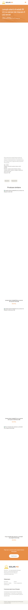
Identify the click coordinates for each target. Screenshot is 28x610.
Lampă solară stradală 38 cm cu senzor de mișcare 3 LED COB (14, 301)
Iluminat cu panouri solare (13, 166)
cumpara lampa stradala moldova (14, 168)
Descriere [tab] (7, 180)
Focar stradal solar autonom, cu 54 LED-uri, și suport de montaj (14, 537)
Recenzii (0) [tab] (14, 180)
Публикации (6, 584)
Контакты (6, 581)
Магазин (9, 17)
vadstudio (6, 602)
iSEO (10, 602)
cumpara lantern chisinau (9, 170)
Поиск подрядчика (18, 583)
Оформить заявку (7, 583)
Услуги (15, 581)
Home (3, 17)
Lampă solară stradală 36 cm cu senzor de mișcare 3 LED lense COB (14, 419)
